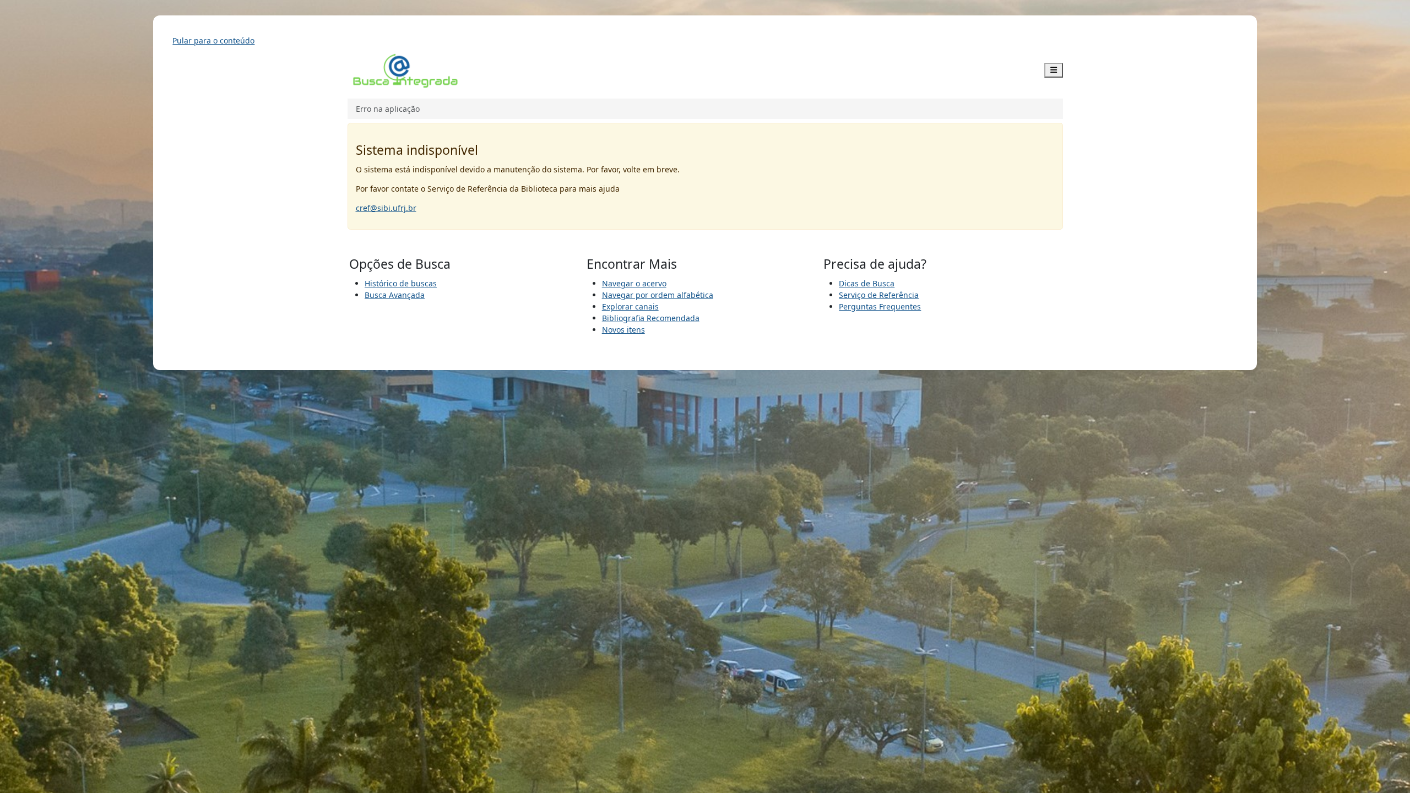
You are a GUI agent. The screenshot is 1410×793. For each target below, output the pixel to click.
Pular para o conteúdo (213, 40)
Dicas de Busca (866, 283)
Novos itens (623, 329)
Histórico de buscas (401, 283)
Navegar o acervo (634, 283)
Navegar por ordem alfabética (657, 295)
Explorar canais (630, 306)
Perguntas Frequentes (880, 306)
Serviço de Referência (879, 295)
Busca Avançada (395, 295)
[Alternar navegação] (1053, 70)
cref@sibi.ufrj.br (386, 208)
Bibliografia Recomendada (650, 318)
